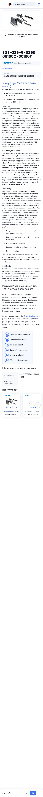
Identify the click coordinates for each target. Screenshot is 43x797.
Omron (8, 68)
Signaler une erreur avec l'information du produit (23, 35)
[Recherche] (15, 4)
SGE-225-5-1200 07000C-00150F (19, 407)
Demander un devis (11, 411)
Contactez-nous (32, 316)
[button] (21, 20)
